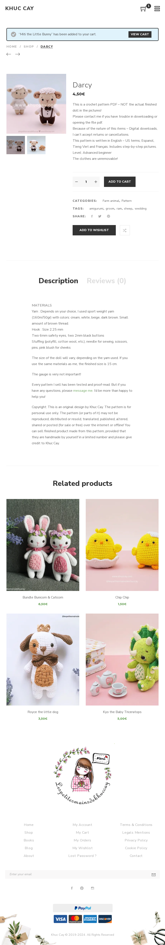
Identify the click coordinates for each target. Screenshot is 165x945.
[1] (144, 10)
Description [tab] (58, 281)
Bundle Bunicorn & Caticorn (43, 597)
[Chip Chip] (122, 545)
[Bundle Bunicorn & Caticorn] (42, 545)
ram (119, 209)
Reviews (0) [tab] (107, 281)
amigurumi (96, 209)
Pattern (127, 201)
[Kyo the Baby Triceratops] (122, 660)
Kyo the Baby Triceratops (122, 712)
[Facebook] (72, 888)
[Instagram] (92, 888)
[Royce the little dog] (42, 660)
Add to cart (119, 182)
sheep (128, 209)
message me (83, 390)
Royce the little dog (43, 712)
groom (110, 209)
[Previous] (8, 54)
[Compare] (125, 230)
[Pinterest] (82, 888)
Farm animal (111, 201)
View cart (140, 34)
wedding (141, 209)
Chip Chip (122, 597)
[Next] (17, 54)
